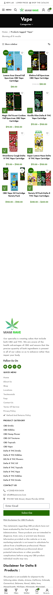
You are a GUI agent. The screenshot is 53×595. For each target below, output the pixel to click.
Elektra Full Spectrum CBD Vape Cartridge (39, 77)
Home (5, 32)
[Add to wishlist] (22, 52)
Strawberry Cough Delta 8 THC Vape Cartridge (14, 157)
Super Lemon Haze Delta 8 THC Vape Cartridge (39, 157)
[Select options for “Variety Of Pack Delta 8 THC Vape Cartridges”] (30, 188)
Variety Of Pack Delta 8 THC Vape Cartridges (39, 194)
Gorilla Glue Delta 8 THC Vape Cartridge (39, 117)
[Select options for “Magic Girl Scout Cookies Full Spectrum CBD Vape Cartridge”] (4, 110)
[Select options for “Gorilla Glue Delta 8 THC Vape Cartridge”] (30, 110)
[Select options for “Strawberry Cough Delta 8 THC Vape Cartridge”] (4, 150)
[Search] (15, 10)
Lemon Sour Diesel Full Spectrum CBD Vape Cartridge (14, 78)
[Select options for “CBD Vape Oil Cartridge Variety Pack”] (4, 188)
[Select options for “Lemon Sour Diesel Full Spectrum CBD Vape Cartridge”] (4, 70)
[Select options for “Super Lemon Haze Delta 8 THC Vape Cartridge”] (30, 150)
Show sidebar (11, 44)
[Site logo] (29, 9)
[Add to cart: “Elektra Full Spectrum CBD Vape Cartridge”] (30, 70)
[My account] (43, 10)
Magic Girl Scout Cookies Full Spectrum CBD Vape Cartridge (14, 118)
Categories (25, 24)
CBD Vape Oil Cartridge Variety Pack (14, 194)
